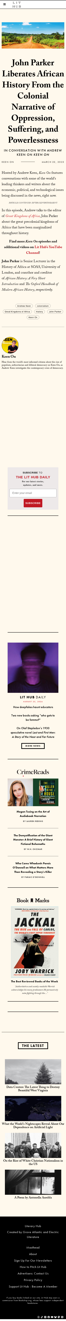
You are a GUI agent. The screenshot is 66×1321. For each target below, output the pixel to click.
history (39, 311)
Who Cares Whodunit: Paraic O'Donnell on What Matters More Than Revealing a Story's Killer (33, 868)
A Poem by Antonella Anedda (33, 1198)
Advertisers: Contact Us (33, 1273)
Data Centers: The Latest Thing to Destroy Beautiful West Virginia (33, 1089)
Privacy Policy (33, 1280)
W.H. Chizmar (34, 849)
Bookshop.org (25, 1300)
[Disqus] (33, 414)
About (33, 1254)
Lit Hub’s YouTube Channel (44, 250)
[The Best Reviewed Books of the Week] (34, 942)
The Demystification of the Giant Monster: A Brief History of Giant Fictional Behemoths (33, 840)
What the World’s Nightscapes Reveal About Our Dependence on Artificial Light (33, 1126)
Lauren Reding (34, 821)
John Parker (55, 311)
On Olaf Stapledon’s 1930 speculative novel (33, 732)
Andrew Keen (24, 305)
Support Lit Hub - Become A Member (33, 1286)
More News (33, 746)
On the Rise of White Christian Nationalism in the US (33, 1163)
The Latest (33, 1045)
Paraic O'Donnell (35, 877)
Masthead (33, 1247)
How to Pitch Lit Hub (33, 1267)
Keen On (8, 161)
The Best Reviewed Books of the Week (34, 981)
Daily (33, 697)
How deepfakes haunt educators (33, 707)
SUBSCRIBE (33, 503)
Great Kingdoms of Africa (17, 311)
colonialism (43, 305)
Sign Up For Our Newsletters (33, 1260)
